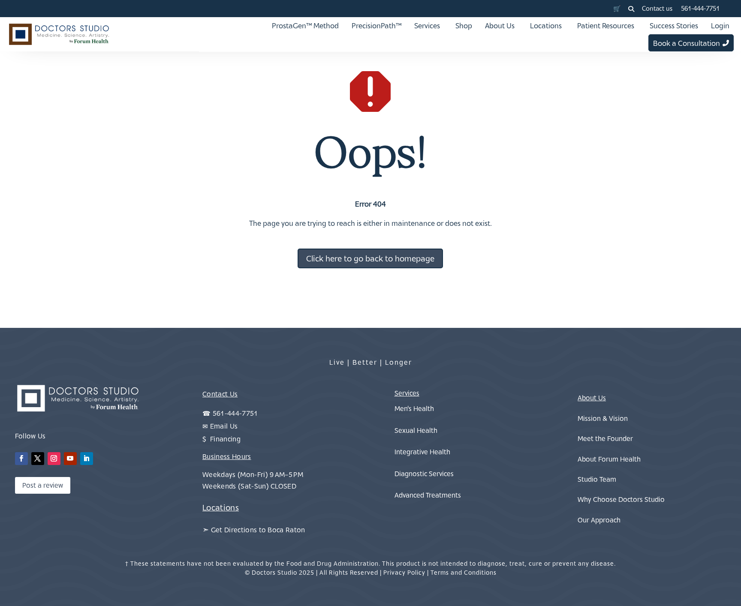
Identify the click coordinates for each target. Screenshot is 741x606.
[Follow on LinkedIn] (86, 458)
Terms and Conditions (464, 572)
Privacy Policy (404, 572)
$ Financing (221, 439)
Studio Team (597, 479)
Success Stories (674, 25)
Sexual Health (416, 430)
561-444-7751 (700, 8)
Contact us (657, 8)
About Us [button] (500, 25)
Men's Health (414, 408)
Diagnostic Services (424, 473)
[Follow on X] (37, 458)
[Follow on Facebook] (21, 458)
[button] (631, 9)
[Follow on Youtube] (70, 458)
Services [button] (427, 25)
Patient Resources (605, 25)
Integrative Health (422, 452)
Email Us (224, 426)
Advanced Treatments (428, 495)
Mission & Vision (603, 418)
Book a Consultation (686, 43)
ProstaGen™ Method (305, 25)
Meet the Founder (605, 438)
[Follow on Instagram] (54, 458)
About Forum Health (609, 459)
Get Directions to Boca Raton (258, 530)
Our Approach (599, 520)
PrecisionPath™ (376, 25)
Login (720, 25)
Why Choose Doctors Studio (621, 499)
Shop (463, 25)
